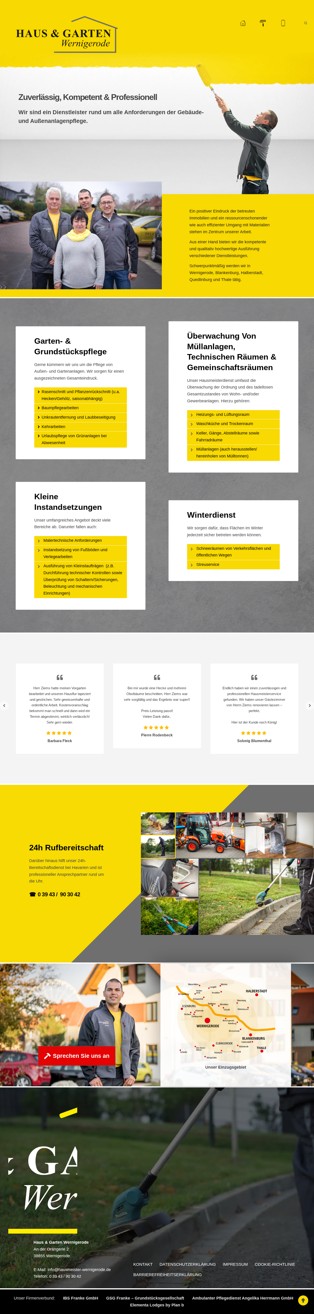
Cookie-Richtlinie (275, 1264)
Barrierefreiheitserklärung (167, 1274)
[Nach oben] (303, 1300)
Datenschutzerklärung (188, 1264)
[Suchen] (305, 23)
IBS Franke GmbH (80, 1298)
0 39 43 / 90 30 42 (65, 1276)
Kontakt (143, 1264)
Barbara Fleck (60, 741)
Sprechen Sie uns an (81, 1056)
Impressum (235, 1264)
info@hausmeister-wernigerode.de (79, 1269)
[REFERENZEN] (263, 23)
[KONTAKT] (283, 23)
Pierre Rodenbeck (157, 735)
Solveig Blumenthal (254, 741)
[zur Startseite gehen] (243, 23)
